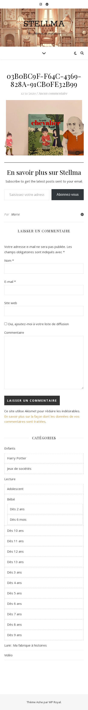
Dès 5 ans (14, 593)
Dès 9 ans (14, 635)
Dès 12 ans (15, 551)
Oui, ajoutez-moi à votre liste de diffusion (38, 324)
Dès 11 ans (15, 541)
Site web (10, 303)
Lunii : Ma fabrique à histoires (25, 645)
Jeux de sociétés (19, 468)
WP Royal (55, 702)
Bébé (11, 499)
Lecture (10, 479)
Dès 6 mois (18, 519)
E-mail (10, 281)
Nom (9, 260)
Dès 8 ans (14, 624)
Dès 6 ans (14, 603)
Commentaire (14, 332)
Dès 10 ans (15, 530)
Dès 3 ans (14, 572)
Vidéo (8, 655)
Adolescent (15, 489)
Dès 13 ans (15, 562)
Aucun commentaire (52, 93)
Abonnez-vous (68, 194)
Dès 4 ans (14, 583)
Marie (15, 214)
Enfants (9, 448)
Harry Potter (16, 458)
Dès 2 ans (17, 509)
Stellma (44, 24)
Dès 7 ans (14, 614)
